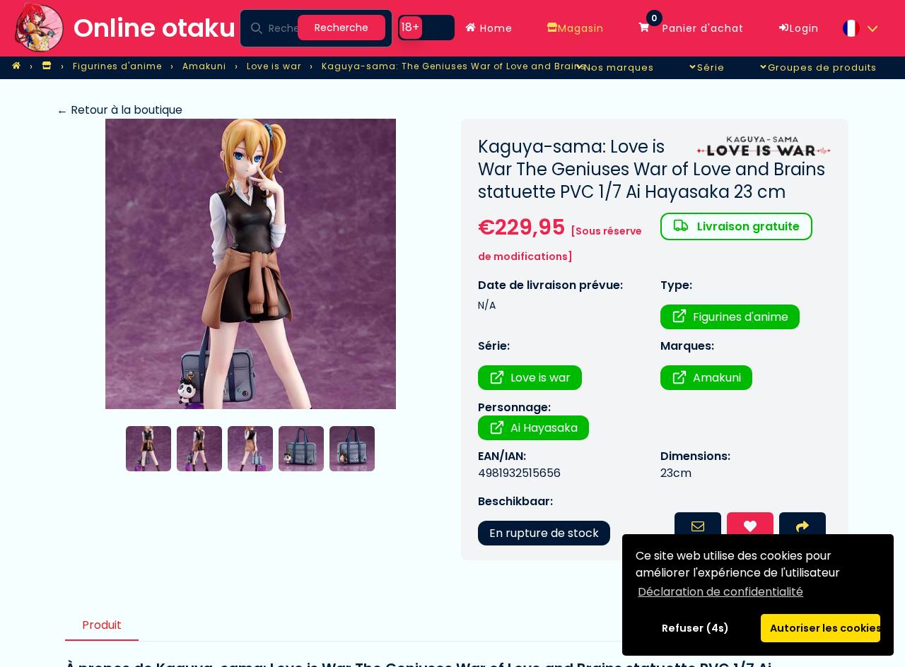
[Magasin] (47, 66)
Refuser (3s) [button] (695, 628)
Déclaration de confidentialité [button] (720, 592)
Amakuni (717, 378)
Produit (102, 625)
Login (804, 28)
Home (495, 28)
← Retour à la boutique (119, 110)
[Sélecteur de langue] (860, 28)
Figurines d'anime (740, 317)
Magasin (581, 28)
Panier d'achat (697, 24)
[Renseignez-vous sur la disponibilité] (698, 527)
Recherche (341, 27)
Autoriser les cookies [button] (825, 628)
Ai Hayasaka (544, 428)
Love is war (540, 378)
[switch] (426, 27)
